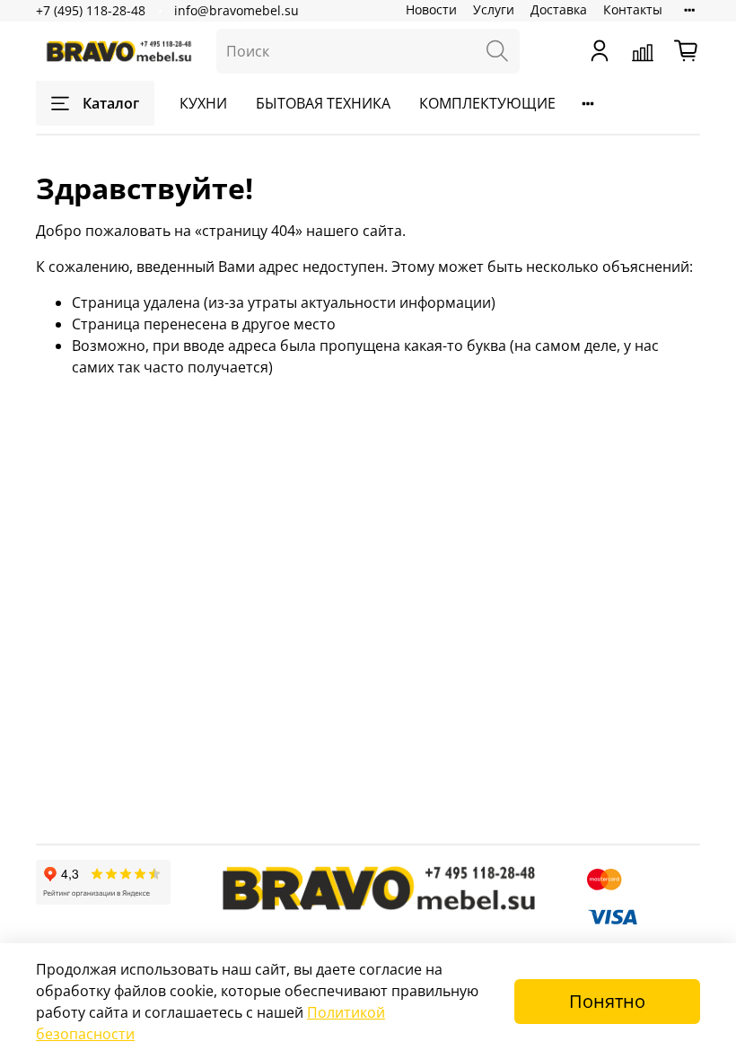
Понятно (607, 1001)
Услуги (493, 9)
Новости (431, 9)
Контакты (632, 9)
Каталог (111, 103)
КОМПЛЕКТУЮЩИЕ (487, 103)
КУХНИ (203, 103)
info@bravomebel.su (236, 10)
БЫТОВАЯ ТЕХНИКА (323, 103)
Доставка (558, 9)
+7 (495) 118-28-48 (90, 10)
